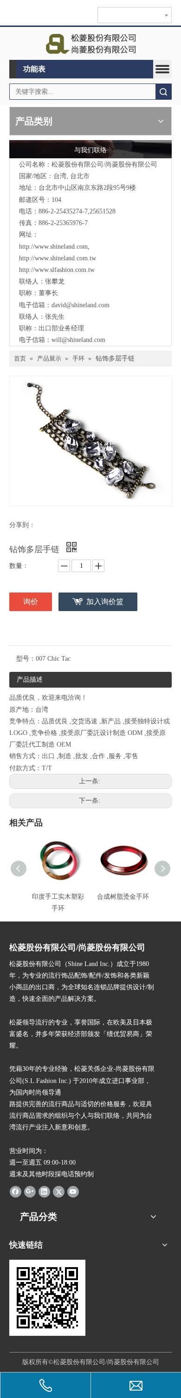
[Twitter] (59, 1191)
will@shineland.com (78, 339)
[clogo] (90, 43)
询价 (30, 602)
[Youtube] (73, 1191)
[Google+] (30, 1191)
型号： (26, 658)
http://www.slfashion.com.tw (57, 269)
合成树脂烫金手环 (123, 896)
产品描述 (30, 679)
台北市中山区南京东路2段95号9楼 (87, 187)
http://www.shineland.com (53, 246)
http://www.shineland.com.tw (57, 258)
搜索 (163, 91)
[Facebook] (15, 1191)
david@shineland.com (81, 305)
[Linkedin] (44, 1191)
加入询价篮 (104, 602)
